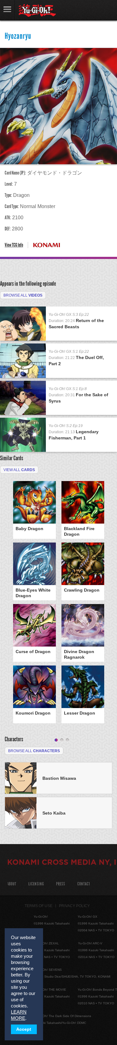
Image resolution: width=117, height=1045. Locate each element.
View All (19, 470)
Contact (83, 884)
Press (60, 884)
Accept (23, 1029)
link (7, 10)
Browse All (22, 295)
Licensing (36, 884)
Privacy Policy (74, 906)
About (11, 884)
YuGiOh (37, 10)
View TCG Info (14, 245)
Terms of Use (38, 906)
